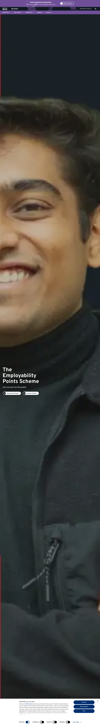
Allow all (84, 702)
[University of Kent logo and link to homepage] (6, 9)
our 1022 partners (28, 704)
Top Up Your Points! (13, 393)
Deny (84, 711)
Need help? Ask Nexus (86, 8)
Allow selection (84, 706)
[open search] (95, 9)
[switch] (42, 722)
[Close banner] (97, 700)
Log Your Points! (32, 393)
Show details (76, 722)
